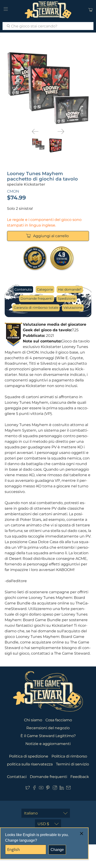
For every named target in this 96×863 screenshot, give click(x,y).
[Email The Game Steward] (68, 788)
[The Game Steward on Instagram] (55, 788)
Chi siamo (33, 720)
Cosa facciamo (58, 720)
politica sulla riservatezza (30, 764)
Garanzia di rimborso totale (36, 307)
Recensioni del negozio (48, 728)
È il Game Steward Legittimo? (48, 736)
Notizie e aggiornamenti (48, 744)
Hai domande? (70, 289)
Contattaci (17, 776)
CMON (13, 191)
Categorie (45, 289)
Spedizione (66, 298)
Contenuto (23, 289)
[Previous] (35, 131)
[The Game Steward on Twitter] (27, 788)
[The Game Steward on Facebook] (34, 788)
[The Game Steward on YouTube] (41, 788)
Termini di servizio (72, 764)
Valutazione (72, 307)
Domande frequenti (37, 298)
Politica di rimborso (69, 756)
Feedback (79, 776)
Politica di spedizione (28, 756)
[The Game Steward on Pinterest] (48, 788)
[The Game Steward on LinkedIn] (61, 788)
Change (57, 850)
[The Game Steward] (48, 9)
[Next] (60, 131)
